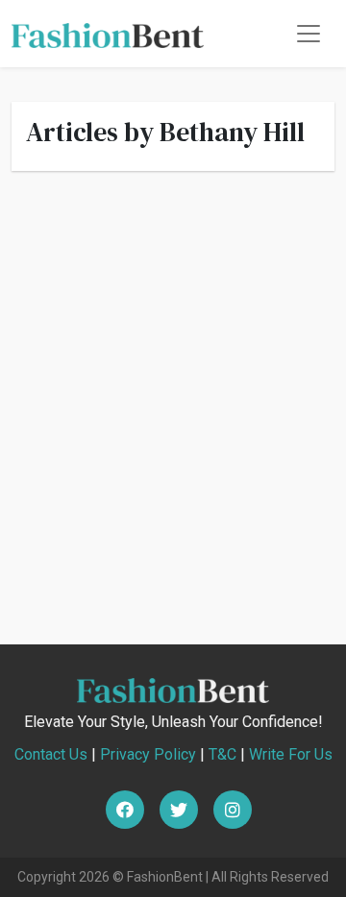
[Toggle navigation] (308, 33)
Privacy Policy (148, 754)
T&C (222, 754)
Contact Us (50, 754)
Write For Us (291, 754)
